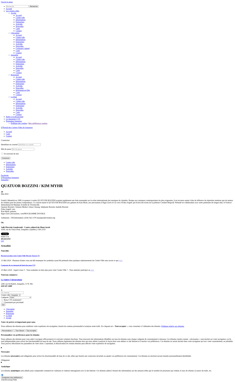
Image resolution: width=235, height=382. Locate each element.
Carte (8, 134)
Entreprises (10, 167)
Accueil (9, 132)
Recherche (34, 6)
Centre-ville (10, 162)
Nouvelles (10, 171)
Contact (9, 136)
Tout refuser (20, 331)
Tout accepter (31, 331)
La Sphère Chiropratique (11, 280)
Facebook (5, 175)
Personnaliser (7, 331)
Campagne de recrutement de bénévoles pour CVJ (18, 265)
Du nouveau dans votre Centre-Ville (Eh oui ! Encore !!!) (20, 256)
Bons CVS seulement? (12, 300)
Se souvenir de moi (11, 154)
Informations (11, 165)
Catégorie (4, 297)
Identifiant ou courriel (9, 144)
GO (2, 241)
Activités (9, 169)
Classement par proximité (14, 302)
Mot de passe (6, 149)
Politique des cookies (19, 123)
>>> (120, 260)
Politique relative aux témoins (172, 326)
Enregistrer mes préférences (12, 377)
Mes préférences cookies (37, 123)
